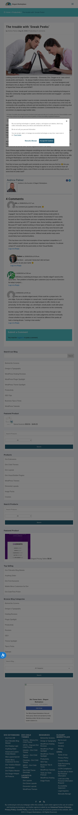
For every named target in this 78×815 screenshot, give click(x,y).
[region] (39, 132)
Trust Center (17, 135)
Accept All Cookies (46, 141)
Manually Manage (31, 140)
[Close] (66, 121)
